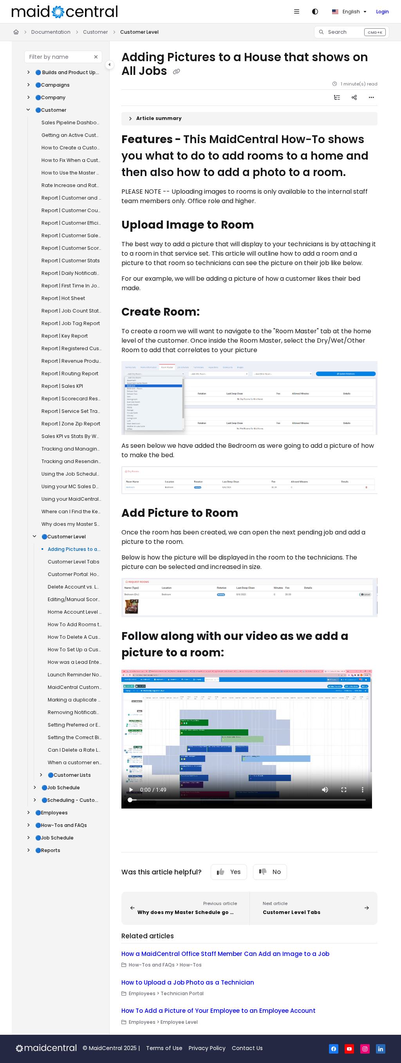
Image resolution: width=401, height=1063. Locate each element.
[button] (351, 32)
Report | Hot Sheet (63, 298)
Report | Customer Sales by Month (72, 235)
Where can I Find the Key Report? (72, 511)
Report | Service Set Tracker (72, 411)
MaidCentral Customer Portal (75, 687)
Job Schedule (61, 787)
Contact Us (247, 1048)
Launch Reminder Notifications (75, 674)
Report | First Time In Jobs (72, 285)
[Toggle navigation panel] (109, 64)
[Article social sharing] (354, 97)
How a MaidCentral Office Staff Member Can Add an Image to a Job (225, 954)
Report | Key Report (65, 336)
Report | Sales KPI (62, 386)
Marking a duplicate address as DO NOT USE (75, 699)
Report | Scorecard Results (72, 398)
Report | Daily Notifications (72, 273)
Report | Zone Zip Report (71, 423)
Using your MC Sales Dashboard (72, 486)
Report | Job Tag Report (71, 323)
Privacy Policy (207, 1048)
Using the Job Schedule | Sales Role (72, 474)
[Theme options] (315, 11)
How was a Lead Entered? (75, 662)
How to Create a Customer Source (72, 147)
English (350, 11)
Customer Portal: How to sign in (75, 574)
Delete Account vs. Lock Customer (75, 586)
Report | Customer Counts (72, 210)
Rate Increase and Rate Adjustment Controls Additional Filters (72, 185)
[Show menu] (296, 11)
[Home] (64, 11)
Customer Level (139, 32)
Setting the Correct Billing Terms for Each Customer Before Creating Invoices (75, 737)
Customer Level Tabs (73, 561)
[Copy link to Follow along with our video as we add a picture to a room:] (238, 653)
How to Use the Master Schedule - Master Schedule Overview (72, 172)
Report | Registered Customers (72, 348)
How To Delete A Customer (75, 637)
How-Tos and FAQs (61, 825)
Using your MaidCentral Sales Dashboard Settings (72, 499)
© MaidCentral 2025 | (111, 1048)
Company (50, 97)
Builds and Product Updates (68, 72)
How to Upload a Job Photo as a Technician (187, 982)
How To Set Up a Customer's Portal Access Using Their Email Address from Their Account (75, 649)
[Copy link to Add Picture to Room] (253, 514)
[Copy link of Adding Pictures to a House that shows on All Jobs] (176, 71)
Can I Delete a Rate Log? (75, 750)
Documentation (50, 32)
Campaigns (52, 85)
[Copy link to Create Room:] (214, 312)
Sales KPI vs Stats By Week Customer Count (72, 436)
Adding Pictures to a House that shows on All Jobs (75, 549)
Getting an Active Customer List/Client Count (72, 135)
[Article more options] (371, 97)
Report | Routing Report (70, 373)
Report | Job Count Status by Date (72, 310)
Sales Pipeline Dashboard (72, 122)
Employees (51, 812)
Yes (235, 872)
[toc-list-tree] (337, 97)
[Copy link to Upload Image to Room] (268, 225)
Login (382, 11)
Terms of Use (164, 1048)
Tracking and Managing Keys (72, 448)
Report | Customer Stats (71, 260)
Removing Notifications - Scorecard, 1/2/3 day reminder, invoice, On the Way (75, 712)
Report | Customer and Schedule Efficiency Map (72, 197)
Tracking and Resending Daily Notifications (72, 461)
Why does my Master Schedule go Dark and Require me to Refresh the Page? (72, 524)
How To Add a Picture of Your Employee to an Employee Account (218, 1011)
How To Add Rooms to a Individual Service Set (75, 624)
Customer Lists (69, 775)
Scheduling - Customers (72, 800)
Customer (95, 32)
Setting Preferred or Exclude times (75, 724)
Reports (47, 850)
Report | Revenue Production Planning (72, 361)
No (277, 872)
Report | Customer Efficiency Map (72, 223)
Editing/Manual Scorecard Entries (75, 599)
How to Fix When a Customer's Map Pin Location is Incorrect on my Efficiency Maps (72, 160)
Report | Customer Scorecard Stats (72, 248)
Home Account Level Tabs (75, 612)
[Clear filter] (96, 57)
